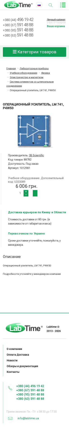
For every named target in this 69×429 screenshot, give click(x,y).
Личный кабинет (56, 19)
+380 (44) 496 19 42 (30, 386)
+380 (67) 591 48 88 (30, 390)
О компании (14, 348)
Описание (12, 256)
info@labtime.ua (28, 418)
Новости (12, 360)
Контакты (13, 371)
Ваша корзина (56, 26)
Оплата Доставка (18, 354)
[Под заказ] (35, 193)
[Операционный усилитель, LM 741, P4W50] (34, 131)
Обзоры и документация (22, 366)
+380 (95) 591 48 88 (30, 394)
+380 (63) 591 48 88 (30, 399)
